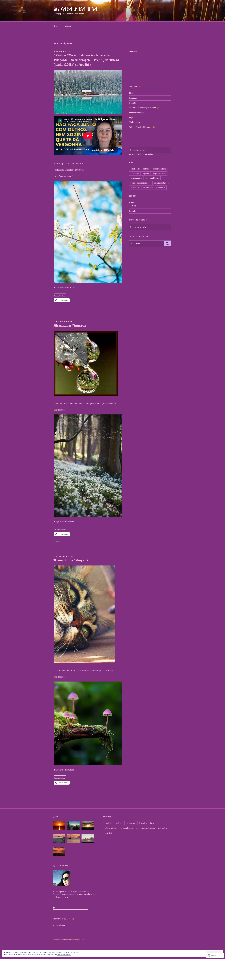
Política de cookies (64, 954)
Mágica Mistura (75, 9)
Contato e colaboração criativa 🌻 (144, 107)
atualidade (135, 169)
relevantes (135, 187)
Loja (131, 117)
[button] (60, 826)
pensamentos (136, 178)
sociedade (160, 187)
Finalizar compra (136, 112)
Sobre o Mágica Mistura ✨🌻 (142, 127)
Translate (149, 154)
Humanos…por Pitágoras (70, 560)
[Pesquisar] (167, 243)
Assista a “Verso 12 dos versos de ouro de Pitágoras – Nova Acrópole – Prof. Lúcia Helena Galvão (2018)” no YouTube (86, 60)
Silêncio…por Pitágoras (69, 325)
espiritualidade (159, 169)
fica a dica (134, 173)
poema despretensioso (140, 183)
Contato (68, 26)
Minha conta (134, 122)
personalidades (152, 178)
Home (55, 26)
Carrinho (133, 98)
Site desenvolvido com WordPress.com (68, 939)
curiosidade (130, 823)
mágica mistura (159, 173)
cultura (146, 169)
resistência (148, 187)
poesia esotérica (161, 183)
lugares (146, 173)
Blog (131, 93)
